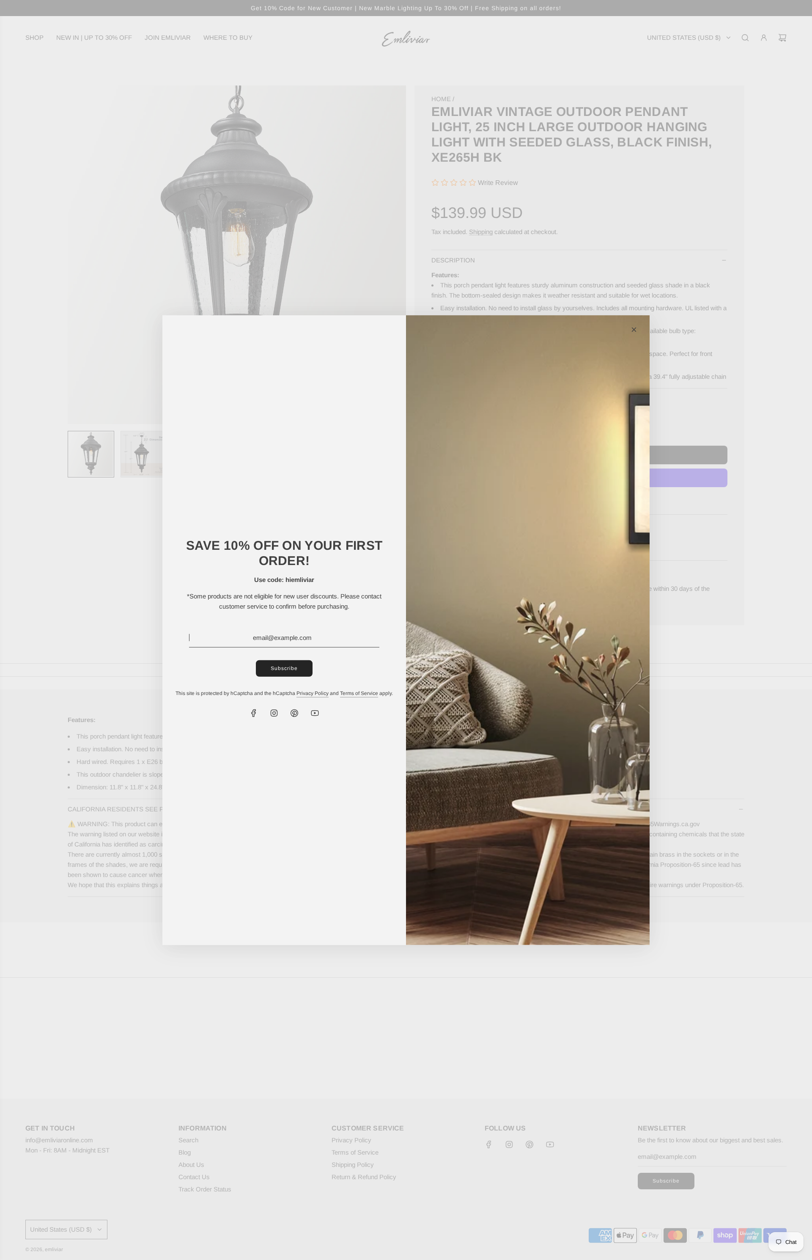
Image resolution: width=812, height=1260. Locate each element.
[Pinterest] (294, 713)
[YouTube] (314, 713)
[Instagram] (274, 713)
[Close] (634, 329)
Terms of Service (359, 693)
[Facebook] (253, 713)
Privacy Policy (312, 693)
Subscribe (284, 668)
